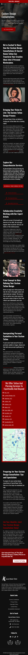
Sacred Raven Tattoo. (9, 252)
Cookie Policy (14, 606)
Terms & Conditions (14, 599)
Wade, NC (7, 407)
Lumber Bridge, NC (9, 395)
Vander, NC (7, 416)
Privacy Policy (14, 602)
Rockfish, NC (8, 413)
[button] (14, 445)
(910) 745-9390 (15, 627)
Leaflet (24, 460)
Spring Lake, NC (9, 425)
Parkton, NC (7, 404)
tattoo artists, (18, 233)
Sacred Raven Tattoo (13, 151)
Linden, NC (7, 401)
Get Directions (15, 624)
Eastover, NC (8, 419)
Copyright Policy (14, 604)
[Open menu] (26, 4)
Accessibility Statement (14, 609)
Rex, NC (6, 392)
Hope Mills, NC (8, 410)
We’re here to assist (8, 367)
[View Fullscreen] (4, 430)
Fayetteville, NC (8, 422)
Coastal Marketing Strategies (17, 653)
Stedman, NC (8, 398)
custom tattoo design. (8, 84)
